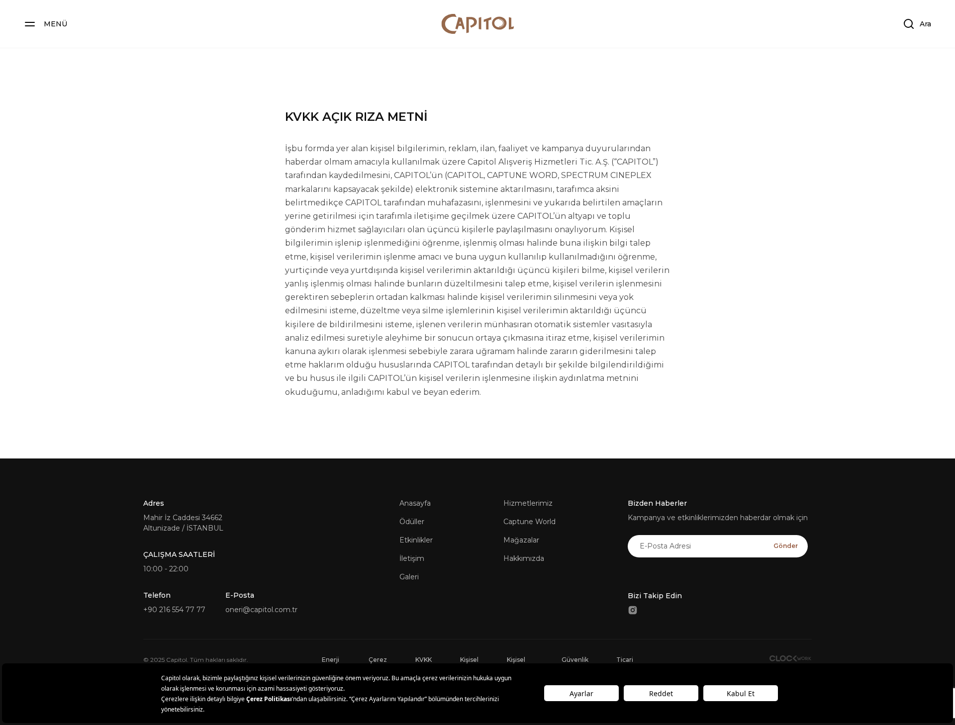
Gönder (785, 545)
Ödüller (411, 521)
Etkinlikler (416, 540)
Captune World (529, 521)
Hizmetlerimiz (528, 503)
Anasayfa (415, 503)
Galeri (409, 576)
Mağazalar (521, 540)
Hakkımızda (523, 558)
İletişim (411, 558)
